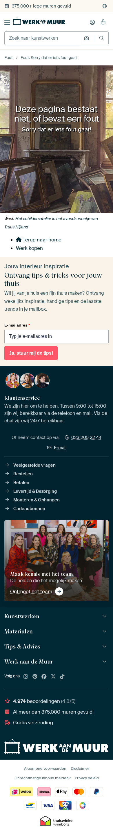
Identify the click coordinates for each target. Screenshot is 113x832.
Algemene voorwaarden (45, 768)
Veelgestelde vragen (34, 465)
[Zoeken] (101, 38)
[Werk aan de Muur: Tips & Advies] (105, 646)
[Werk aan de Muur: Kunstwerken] (105, 616)
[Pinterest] (35, 676)
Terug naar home (41, 240)
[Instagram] (26, 676)
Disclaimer (80, 768)
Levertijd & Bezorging (35, 491)
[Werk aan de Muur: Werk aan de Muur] (105, 661)
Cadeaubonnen (29, 509)
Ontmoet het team (31, 591)
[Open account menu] (92, 22)
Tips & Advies (22, 646)
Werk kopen (29, 248)
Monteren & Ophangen (36, 500)
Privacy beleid (87, 778)
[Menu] (7, 22)
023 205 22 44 (86, 437)
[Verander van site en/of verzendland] (105, 6)
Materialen (18, 631)
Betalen (21, 482)
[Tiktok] (62, 676)
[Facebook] (44, 676)
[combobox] (43, 38)
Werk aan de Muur (28, 661)
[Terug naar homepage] (39, 21)
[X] (53, 676)
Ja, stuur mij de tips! (31, 353)
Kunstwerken (21, 616)
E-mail (60, 447)
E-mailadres (17, 325)
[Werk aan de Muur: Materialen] (105, 631)
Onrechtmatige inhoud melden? (42, 778)
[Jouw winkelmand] (103, 22)
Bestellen (23, 474)
